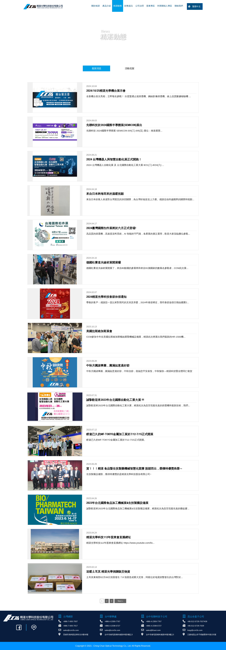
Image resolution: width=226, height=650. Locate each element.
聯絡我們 (179, 6)
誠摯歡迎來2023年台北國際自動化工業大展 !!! (115, 399)
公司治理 (139, 6)
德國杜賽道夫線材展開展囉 (103, 262)
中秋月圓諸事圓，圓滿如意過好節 (107, 365)
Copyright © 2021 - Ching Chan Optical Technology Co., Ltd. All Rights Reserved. (113, 646)
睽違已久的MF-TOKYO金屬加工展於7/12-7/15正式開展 (119, 434)
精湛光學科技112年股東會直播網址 (108, 537)
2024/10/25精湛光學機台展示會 (106, 90)
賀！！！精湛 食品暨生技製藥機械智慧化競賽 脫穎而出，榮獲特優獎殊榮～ (134, 468)
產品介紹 (106, 6)
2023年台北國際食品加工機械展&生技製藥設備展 (117, 502)
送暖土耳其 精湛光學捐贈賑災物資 (108, 571)
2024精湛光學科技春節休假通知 (106, 296)
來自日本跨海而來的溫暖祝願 (105, 193)
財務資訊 (128, 6)
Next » (120, 601)
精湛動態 (117, 6)
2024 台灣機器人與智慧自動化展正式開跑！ (114, 159)
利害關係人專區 (164, 6)
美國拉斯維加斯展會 (99, 331)
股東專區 (150, 6)
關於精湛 (95, 6)
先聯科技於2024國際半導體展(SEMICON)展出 (114, 125)
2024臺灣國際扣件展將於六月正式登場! (111, 228)
